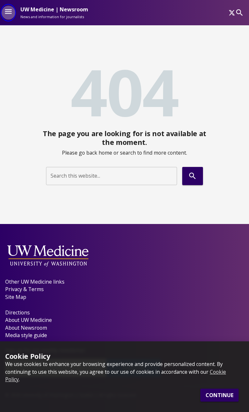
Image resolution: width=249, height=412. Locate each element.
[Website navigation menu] (8, 13)
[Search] (239, 12)
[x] (232, 12)
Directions (17, 312)
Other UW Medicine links (35, 281)
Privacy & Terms (24, 289)
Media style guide (26, 335)
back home (99, 152)
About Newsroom (26, 327)
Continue (219, 395)
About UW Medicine (28, 320)
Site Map (15, 296)
